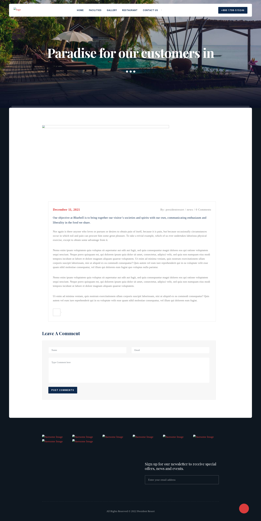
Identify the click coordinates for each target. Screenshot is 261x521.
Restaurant (130, 10)
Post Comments (62, 390)
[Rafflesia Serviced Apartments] (17, 9)
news (190, 209)
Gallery (112, 10)
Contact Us (150, 10)
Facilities (95, 10)
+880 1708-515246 (232, 10)
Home (80, 10)
